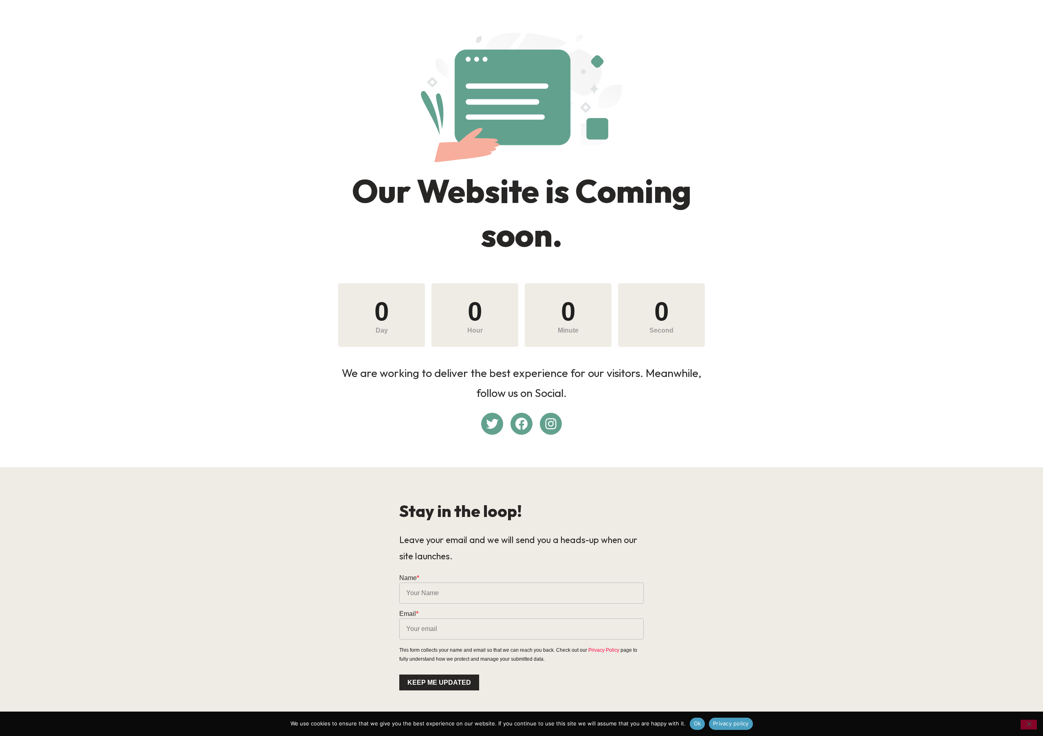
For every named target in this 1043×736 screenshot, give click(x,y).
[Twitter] (492, 424)
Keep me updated (439, 682)
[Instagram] (551, 424)
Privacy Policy (603, 650)
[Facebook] (521, 424)
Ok (697, 723)
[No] (1029, 724)
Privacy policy (731, 723)
